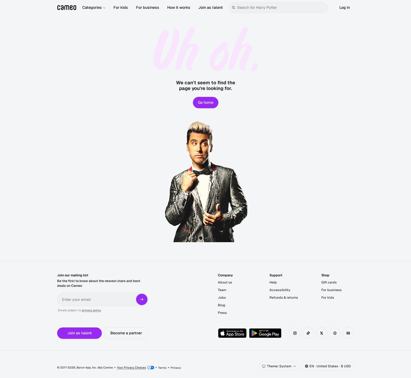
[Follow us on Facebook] (335, 333)
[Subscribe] (141, 299)
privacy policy (91, 310)
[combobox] (281, 8)
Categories (92, 7)
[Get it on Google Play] (265, 333)
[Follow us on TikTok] (308, 333)
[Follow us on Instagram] (295, 333)
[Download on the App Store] (232, 333)
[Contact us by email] (348, 333)
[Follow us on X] (321, 333)
